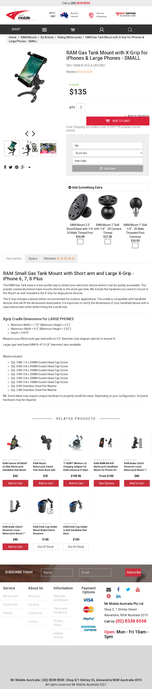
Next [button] (34, 133)
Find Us (33, 621)
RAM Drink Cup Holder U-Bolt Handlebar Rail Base (75, 530)
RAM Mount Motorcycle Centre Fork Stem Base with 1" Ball (44, 468)
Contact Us (35, 613)
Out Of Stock (46, 546)
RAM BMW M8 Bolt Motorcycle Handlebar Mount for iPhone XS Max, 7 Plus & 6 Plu (106, 468)
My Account (10, 596)
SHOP (16, 29)
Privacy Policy (58, 622)
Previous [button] (27, 133)
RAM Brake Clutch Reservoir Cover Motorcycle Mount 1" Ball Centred (135, 468)
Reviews (50, 258)
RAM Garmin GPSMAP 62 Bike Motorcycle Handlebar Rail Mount (15, 466)
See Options (106, 483)
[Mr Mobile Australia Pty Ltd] (21, 14)
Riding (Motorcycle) (70, 37)
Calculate (109, 168)
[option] (30, 77)
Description (14, 258)
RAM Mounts (29, 37)
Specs (32, 258)
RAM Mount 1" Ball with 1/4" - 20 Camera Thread (107, 228)
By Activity (47, 37)
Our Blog (33, 604)
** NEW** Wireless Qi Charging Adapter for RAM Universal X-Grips (75, 466)
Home (12, 37)
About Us (34, 596)
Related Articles (58, 635)
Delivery (7, 613)
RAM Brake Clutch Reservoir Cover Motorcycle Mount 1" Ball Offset (14, 531)
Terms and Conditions (60, 610)
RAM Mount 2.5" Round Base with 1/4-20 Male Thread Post (80, 228)
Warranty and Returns (61, 598)
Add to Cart (121, 120)
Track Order (10, 604)
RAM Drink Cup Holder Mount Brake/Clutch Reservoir (45, 530)
